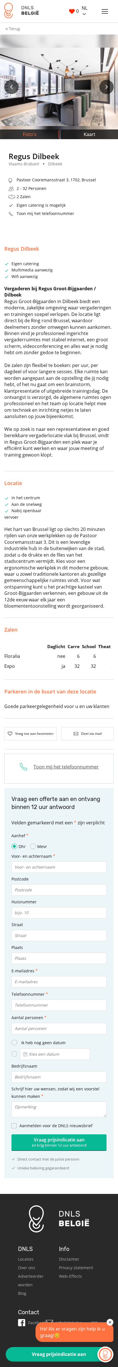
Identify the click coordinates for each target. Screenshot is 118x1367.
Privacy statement (76, 1267)
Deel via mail (91, 733)
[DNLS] (21, 11)
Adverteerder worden (31, 1280)
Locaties (26, 1259)
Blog (22, 1293)
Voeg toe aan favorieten (34, 733)
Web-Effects (70, 1276)
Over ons (26, 1267)
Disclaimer (69, 1259)
